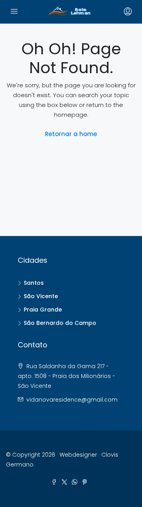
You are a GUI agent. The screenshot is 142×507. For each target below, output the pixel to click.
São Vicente (41, 296)
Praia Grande (43, 309)
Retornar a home (71, 134)
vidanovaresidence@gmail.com (72, 400)
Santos (34, 283)
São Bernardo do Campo (60, 323)
